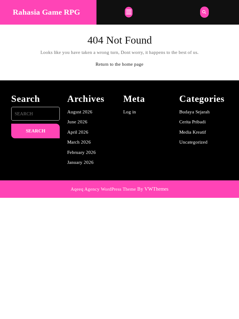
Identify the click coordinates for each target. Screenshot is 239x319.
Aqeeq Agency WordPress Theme (103, 189)
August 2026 (79, 111)
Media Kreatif (192, 132)
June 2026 (77, 121)
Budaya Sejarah (194, 111)
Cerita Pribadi (192, 121)
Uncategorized (193, 142)
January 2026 (80, 162)
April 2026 (77, 132)
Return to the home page (119, 64)
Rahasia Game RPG (46, 12)
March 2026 (79, 142)
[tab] (129, 12)
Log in (129, 111)
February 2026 (81, 152)
